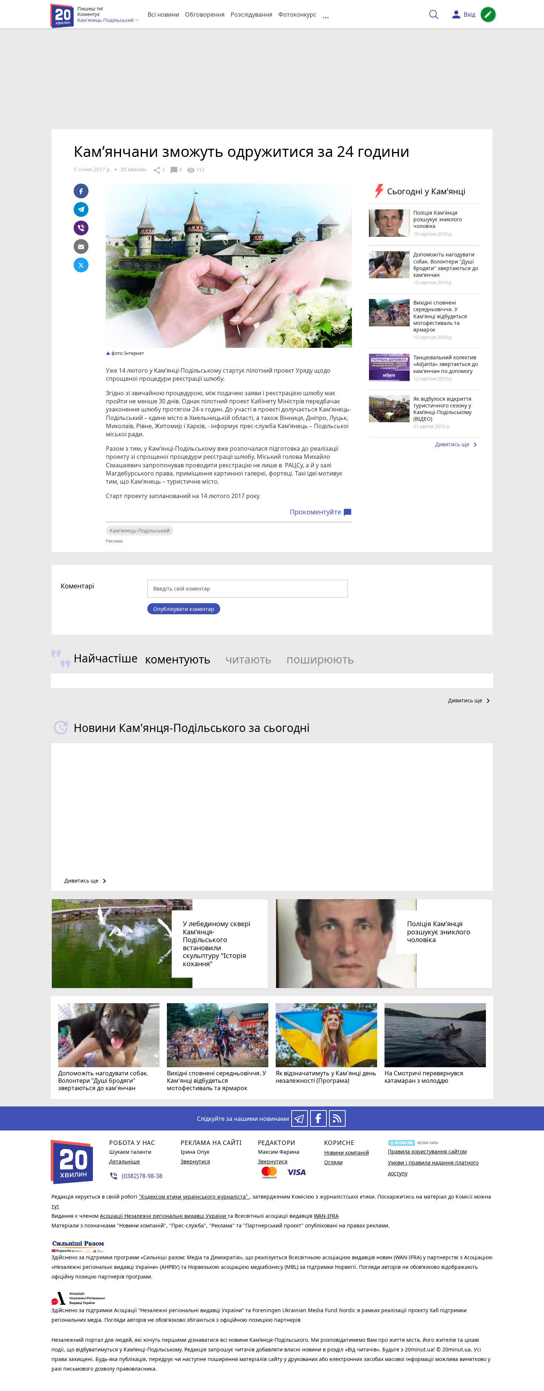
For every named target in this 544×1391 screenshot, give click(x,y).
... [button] (325, 15)
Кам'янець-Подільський (140, 530)
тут (55, 1206)
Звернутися (195, 1161)
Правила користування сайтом (427, 1151)
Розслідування (251, 14)
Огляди (333, 1162)
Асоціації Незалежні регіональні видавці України (164, 1215)
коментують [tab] (178, 659)
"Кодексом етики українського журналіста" (194, 1196)
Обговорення (205, 14)
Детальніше (124, 1161)
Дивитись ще (457, 444)
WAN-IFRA (326, 1215)
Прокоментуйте (321, 512)
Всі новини (163, 14)
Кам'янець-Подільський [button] (106, 20)
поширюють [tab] (320, 659)
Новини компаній (346, 1152)
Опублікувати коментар (183, 608)
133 (195, 170)
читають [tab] (248, 659)
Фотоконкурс (297, 14)
